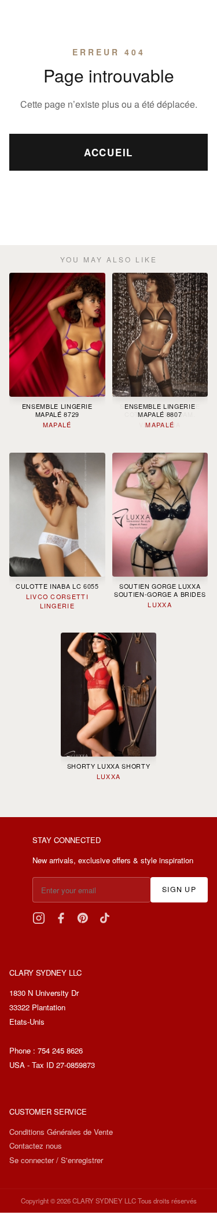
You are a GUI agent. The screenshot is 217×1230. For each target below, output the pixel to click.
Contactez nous (35, 1145)
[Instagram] (38, 918)
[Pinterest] (82, 918)
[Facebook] (60, 918)
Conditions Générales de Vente (61, 1131)
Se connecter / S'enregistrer (56, 1159)
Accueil (108, 152)
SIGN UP (179, 889)
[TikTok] (104, 918)
